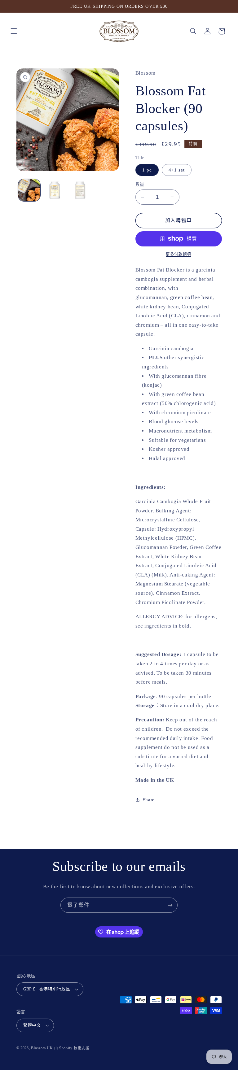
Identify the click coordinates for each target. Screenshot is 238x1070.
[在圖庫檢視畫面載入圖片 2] (54, 190)
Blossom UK (42, 1048)
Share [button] (149, 799)
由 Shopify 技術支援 (72, 1048)
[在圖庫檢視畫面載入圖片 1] (29, 190)
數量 (139, 184)
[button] (14, 31)
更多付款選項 (178, 254)
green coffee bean (191, 297)
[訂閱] (170, 905)
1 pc (147, 169)
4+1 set (177, 169)
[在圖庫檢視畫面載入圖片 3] (80, 190)
